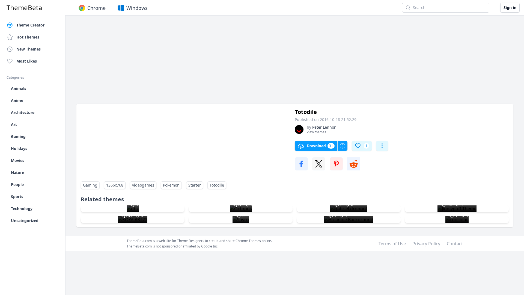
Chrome (96, 8)
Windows (137, 8)
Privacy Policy (426, 244)
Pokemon (171, 185)
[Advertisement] (240, 62)
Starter (194, 185)
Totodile (217, 185)
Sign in (510, 7)
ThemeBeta (24, 7)
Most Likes (26, 61)
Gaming (90, 185)
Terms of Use (392, 244)
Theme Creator (30, 25)
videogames (143, 185)
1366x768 (114, 185)
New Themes (28, 49)
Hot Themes (27, 37)
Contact (455, 244)
